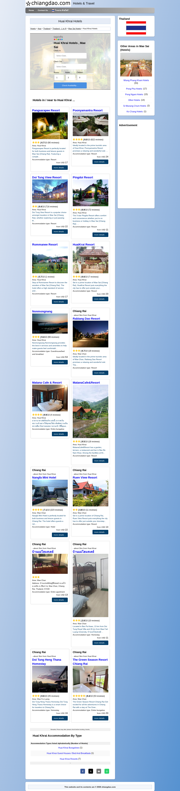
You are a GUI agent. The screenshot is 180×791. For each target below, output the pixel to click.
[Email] (98, 771)
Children (80, 72)
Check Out (58, 62)
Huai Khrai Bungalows (68, 748)
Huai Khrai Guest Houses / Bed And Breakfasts (69, 753)
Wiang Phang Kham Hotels (136, 80)
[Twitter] (90, 771)
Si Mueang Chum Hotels (134, 106)
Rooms (56, 72)
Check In (57, 51)
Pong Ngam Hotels (134, 94)
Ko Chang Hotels (135, 111)
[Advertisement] (136, 167)
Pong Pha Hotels (134, 89)
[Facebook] (82, 771)
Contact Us (43, 10)
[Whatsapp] (106, 771)
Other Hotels (134, 100)
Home (31, 10)
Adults (67, 72)
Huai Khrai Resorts (69, 759)
